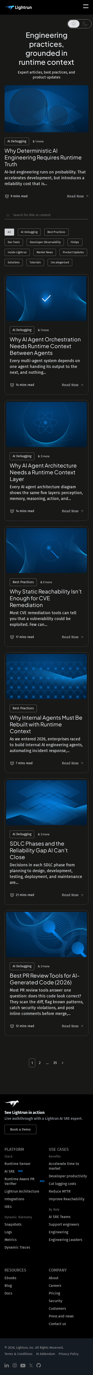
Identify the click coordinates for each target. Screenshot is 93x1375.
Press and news (61, 1316)
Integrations (14, 1199)
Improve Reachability (66, 1199)
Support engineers (64, 1224)
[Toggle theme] (79, 24)
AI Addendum (45, 1354)
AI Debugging (29, 232)
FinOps (75, 242)
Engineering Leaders (65, 1240)
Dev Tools (14, 242)
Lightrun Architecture (22, 1191)
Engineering (58, 1232)
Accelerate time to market (64, 1166)
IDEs (8, 1207)
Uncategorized (60, 262)
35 (55, 1063)
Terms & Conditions (19, 1354)
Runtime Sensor (17, 1164)
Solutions (14, 262)
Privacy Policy (69, 1354)
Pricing (54, 1293)
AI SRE (10, 1171)
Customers (57, 1308)
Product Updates (73, 252)
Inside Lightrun (17, 252)
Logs (8, 1232)
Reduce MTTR (60, 1191)
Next (62, 1062)
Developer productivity (68, 1176)
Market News (45, 252)
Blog (8, 1285)
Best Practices (56, 232)
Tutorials (35, 262)
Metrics (10, 1240)
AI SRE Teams (59, 1217)
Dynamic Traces (17, 1247)
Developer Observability (45, 242)
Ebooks (10, 1278)
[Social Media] (7, 1365)
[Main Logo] (18, 7)
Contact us (57, 1324)
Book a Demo (20, 1129)
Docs (8, 1293)
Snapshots (13, 1224)
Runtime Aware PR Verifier (20, 1181)
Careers (55, 1285)
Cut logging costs (62, 1184)
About (53, 1278)
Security (55, 1301)
